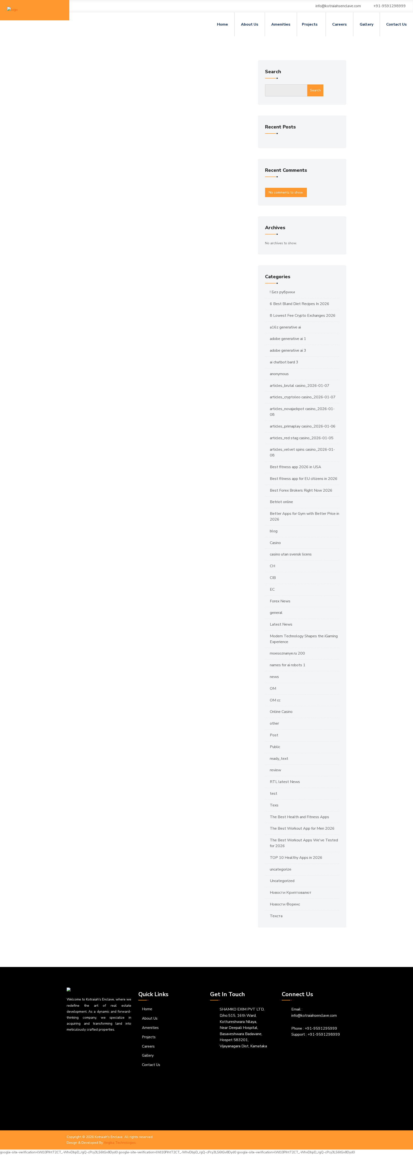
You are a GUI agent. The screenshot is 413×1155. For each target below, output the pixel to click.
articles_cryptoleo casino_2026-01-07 (303, 397)
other (274, 723)
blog (273, 531)
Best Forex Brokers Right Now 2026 (301, 490)
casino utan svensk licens (291, 554)
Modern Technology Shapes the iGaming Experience (304, 638)
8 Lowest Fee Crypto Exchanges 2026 (303, 315)
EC (272, 589)
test (273, 793)
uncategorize (280, 869)
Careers (339, 24)
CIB (273, 577)
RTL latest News (285, 781)
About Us (249, 24)
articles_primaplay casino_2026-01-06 (303, 426)
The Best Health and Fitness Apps (299, 817)
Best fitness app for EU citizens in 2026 (303, 478)
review (275, 770)
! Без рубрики (282, 292)
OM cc (275, 700)
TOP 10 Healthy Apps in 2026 (296, 857)
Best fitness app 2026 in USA (295, 467)
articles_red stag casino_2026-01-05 (301, 438)
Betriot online (281, 502)
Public (275, 747)
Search (273, 72)
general (276, 612)
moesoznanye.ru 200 (287, 653)
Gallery (366, 24)
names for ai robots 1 (287, 665)
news (274, 676)
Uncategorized (282, 880)
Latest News (281, 624)
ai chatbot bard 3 (284, 362)
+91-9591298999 (389, 6)
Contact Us (396, 24)
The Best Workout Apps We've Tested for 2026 (304, 843)
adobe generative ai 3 (288, 350)
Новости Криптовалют (290, 892)
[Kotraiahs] (12, 9)
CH (272, 566)
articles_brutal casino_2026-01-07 (299, 385)
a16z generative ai (285, 327)
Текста (276, 916)
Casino (275, 542)
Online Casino (281, 711)
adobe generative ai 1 (288, 338)
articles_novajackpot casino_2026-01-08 (302, 411)
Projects (310, 24)
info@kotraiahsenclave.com (338, 6)
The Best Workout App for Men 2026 (302, 828)
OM (273, 688)
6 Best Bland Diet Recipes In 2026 (299, 303)
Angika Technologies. (120, 1142)
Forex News (280, 601)
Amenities (280, 24)
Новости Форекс (285, 904)
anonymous (279, 374)
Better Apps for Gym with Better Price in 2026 (304, 516)
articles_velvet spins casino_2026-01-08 (302, 452)
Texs (274, 805)
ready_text (279, 758)
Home (222, 24)
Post (274, 735)
